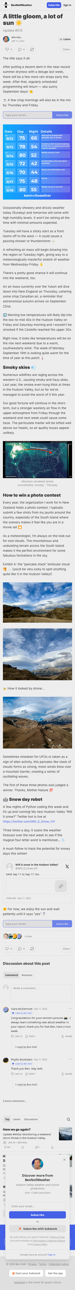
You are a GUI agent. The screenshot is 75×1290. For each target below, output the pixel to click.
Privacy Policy (39, 1244)
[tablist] (18, 975)
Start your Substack (27, 1273)
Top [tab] (7, 1119)
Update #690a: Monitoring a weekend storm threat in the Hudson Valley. (27, 1136)
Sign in (67, 5)
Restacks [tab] (27, 975)
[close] (64, 1160)
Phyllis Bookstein (21, 1059)
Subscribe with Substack (40, 1228)
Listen (67, 39)
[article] (37, 1138)
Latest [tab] (16, 1119)
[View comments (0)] (22, 1147)
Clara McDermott (21, 1009)
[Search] (68, 1119)
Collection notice (59, 1264)
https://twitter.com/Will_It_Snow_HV (29, 821)
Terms (42, 1264)
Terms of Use (57, 1237)
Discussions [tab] (31, 1119)
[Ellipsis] (70, 1008)
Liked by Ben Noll (23, 1013)
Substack (19, 1282)
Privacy (32, 1264)
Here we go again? (17, 1129)
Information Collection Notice (49, 1240)
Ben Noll (17, 37)
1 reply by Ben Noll (26, 1047)
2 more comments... (15, 1101)
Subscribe (54, 5)
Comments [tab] (11, 975)
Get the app (55, 1273)
